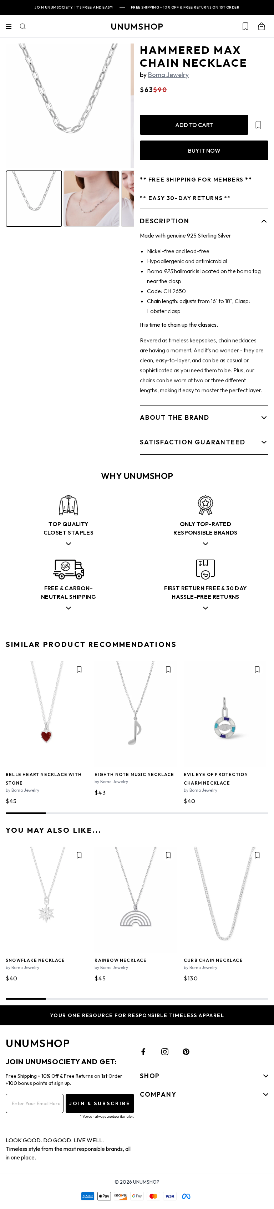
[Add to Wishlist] (258, 125)
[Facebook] (143, 1051)
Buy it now (204, 150)
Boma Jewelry (168, 75)
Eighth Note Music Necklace (134, 774)
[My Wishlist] (245, 26)
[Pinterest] (186, 1051)
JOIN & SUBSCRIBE (100, 1103)
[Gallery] (70, 136)
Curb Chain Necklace (213, 960)
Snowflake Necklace (35, 960)
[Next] (123, 106)
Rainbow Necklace (121, 960)
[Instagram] (164, 1051)
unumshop (137, 26)
